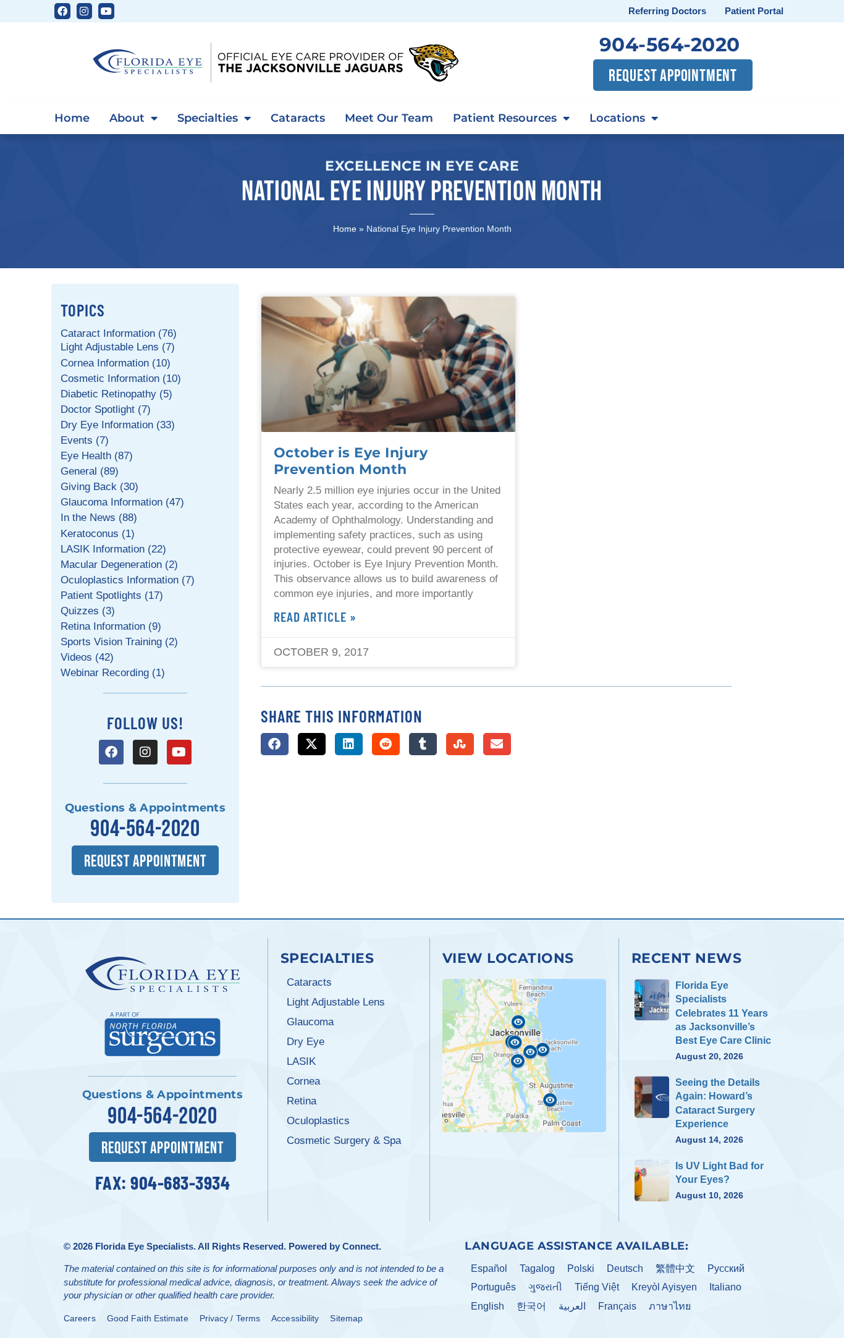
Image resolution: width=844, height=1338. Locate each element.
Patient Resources (505, 118)
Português (493, 1287)
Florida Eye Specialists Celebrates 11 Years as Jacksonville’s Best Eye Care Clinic (723, 1013)
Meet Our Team (389, 118)
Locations (617, 118)
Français (617, 1306)
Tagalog (537, 1268)
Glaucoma (310, 1022)
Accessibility (295, 1318)
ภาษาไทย (670, 1306)
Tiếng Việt (597, 1287)
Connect (360, 1246)
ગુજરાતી (545, 1287)
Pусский (726, 1268)
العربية (572, 1306)
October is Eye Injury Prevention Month (351, 460)
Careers (80, 1318)
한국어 (531, 1306)
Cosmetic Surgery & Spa (344, 1140)
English (487, 1306)
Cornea (303, 1081)
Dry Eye (305, 1042)
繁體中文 (675, 1268)
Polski (580, 1268)
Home (72, 118)
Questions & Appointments (145, 808)
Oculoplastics (318, 1121)
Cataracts (298, 118)
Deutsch (625, 1268)
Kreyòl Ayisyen (664, 1287)
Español (489, 1268)
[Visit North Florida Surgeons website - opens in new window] (162, 1032)
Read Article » (315, 616)
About (127, 118)
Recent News (686, 958)
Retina (301, 1101)
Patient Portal (754, 11)
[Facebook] (62, 11)
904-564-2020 (669, 44)
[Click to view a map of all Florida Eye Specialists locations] (524, 1055)
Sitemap (346, 1318)
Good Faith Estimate (147, 1318)
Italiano (725, 1287)
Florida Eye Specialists (144, 1246)
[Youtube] (106, 11)
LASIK (301, 1061)
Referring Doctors (667, 11)
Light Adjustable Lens (336, 1002)
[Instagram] (85, 11)
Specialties (207, 118)
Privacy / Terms (230, 1318)
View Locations (508, 958)
